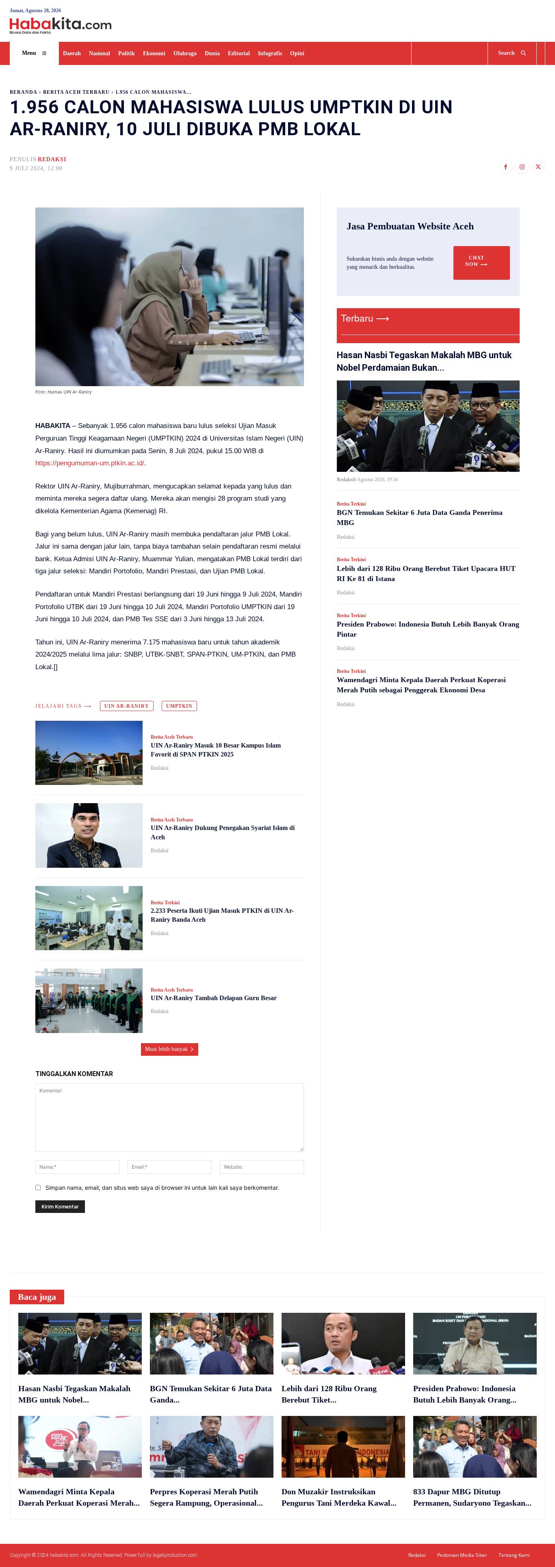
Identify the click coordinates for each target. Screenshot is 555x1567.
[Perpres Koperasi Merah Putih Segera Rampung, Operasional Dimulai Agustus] (211, 1447)
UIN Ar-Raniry (126, 706)
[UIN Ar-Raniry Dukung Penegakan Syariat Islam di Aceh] (89, 835)
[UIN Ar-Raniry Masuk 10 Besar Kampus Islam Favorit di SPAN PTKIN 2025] (89, 753)
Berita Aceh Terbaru (76, 92)
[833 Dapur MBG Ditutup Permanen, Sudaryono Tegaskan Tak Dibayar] (475, 1447)
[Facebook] (506, 167)
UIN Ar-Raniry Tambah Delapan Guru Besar (214, 997)
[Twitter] (538, 167)
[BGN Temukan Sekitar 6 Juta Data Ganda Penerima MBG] (211, 1344)
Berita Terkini (165, 903)
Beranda (23, 92)
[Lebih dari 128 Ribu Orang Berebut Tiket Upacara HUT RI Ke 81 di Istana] (343, 1344)
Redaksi (52, 159)
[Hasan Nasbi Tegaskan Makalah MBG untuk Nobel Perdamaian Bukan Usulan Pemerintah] (428, 426)
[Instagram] (522, 167)
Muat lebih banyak (166, 1049)
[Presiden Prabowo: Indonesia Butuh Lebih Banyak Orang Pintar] (475, 1344)
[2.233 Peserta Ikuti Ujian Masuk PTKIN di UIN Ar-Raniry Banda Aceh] (89, 918)
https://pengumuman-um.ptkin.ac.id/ (89, 463)
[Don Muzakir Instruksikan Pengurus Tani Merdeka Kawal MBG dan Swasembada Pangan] (343, 1447)
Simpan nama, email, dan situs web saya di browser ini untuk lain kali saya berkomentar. (162, 1187)
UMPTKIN (179, 706)
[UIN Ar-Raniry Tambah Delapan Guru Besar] (89, 1000)
